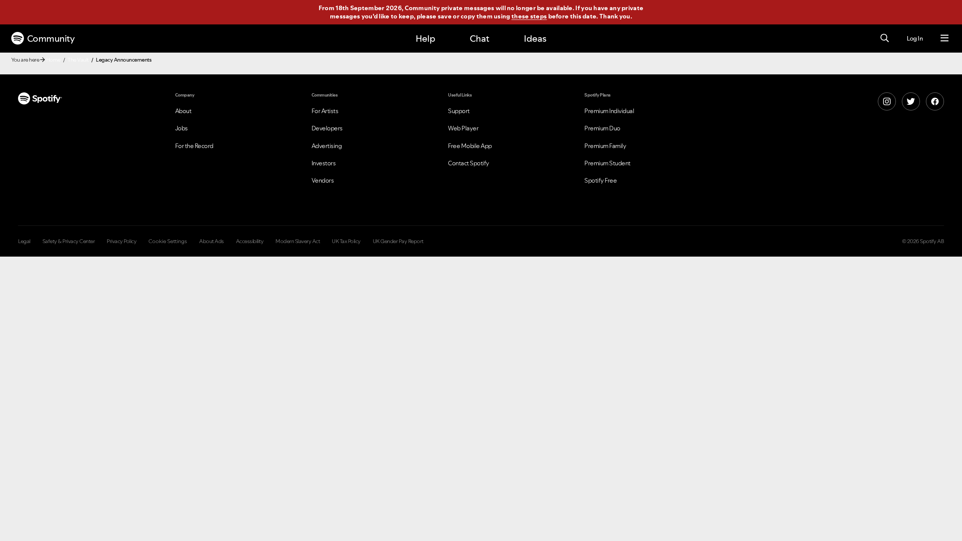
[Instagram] (887, 101)
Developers (327, 128)
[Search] (884, 38)
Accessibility (250, 241)
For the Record (194, 146)
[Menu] (944, 38)
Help (425, 38)
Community (51, 38)
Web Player (463, 128)
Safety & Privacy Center (68, 241)
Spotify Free (600, 180)
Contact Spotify (468, 163)
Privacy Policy (121, 241)
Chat (479, 38)
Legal (24, 241)
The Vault (78, 59)
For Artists (325, 111)
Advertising (327, 146)
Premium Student (607, 163)
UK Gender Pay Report (398, 241)
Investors (324, 163)
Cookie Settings (167, 241)
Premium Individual (609, 111)
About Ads (211, 241)
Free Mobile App (470, 146)
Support (459, 111)
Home (53, 59)
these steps (529, 16)
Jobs (181, 128)
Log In (915, 38)
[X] (911, 101)
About (183, 111)
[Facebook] (935, 101)
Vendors (323, 180)
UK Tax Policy (346, 241)
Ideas (535, 38)
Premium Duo (602, 128)
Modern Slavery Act (297, 241)
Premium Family (605, 146)
